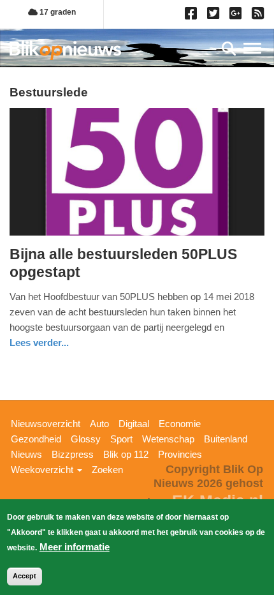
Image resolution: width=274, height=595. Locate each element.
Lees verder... (39, 342)
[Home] (65, 50)
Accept (24, 576)
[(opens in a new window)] (193, 15)
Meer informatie (75, 546)
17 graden (57, 12)
